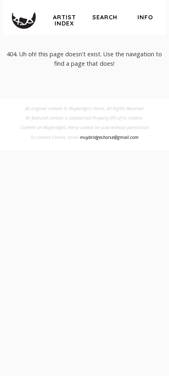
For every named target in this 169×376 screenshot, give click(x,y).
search (104, 17)
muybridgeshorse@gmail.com (109, 137)
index (64, 20)
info (145, 17)
